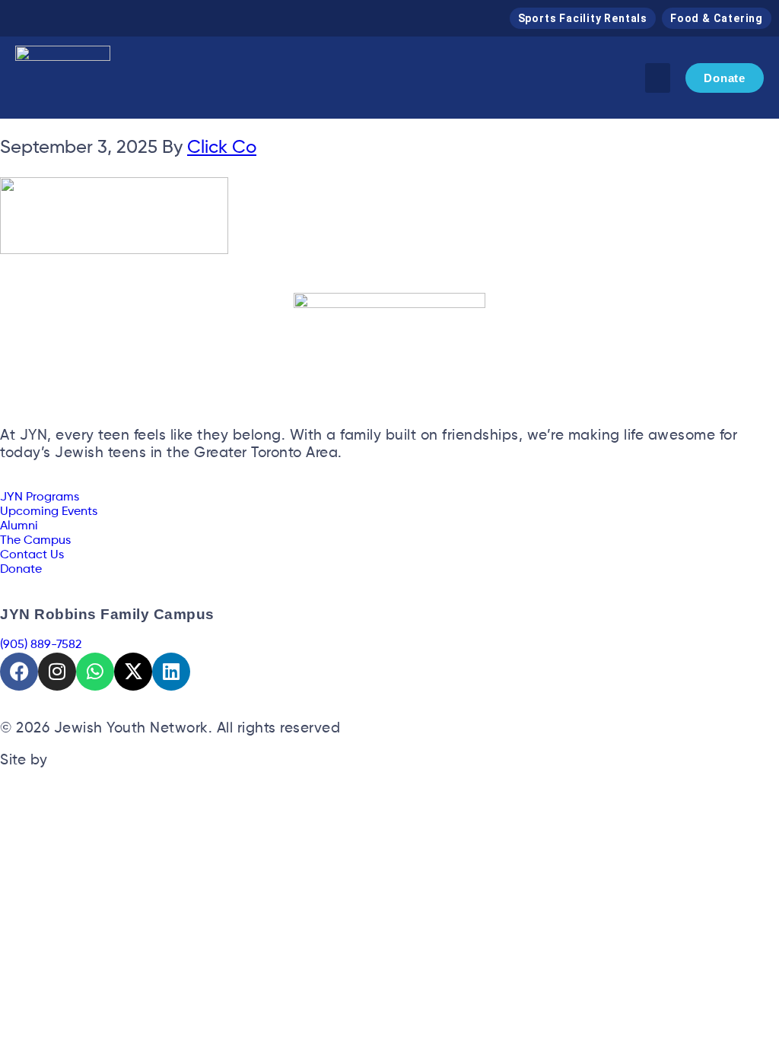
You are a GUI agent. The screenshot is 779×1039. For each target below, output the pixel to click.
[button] (657, 78)
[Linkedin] (171, 672)
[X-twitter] (133, 672)
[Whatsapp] (95, 672)
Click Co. (82, 760)
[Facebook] (19, 672)
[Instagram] (57, 672)
